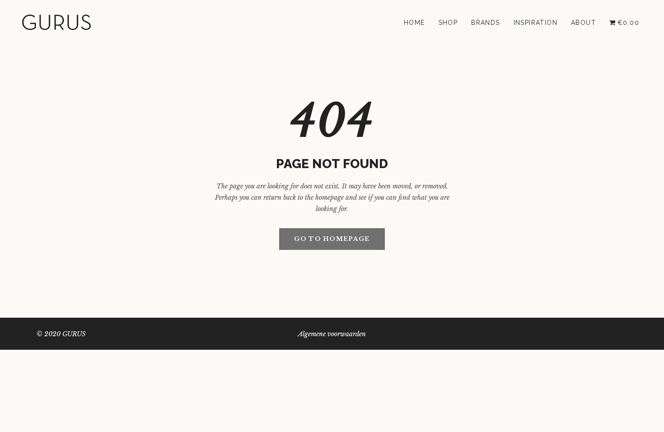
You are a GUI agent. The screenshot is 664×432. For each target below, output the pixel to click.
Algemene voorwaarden (332, 334)
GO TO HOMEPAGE (331, 239)
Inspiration (535, 22)
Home (414, 22)
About (583, 22)
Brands (485, 22)
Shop (448, 22)
